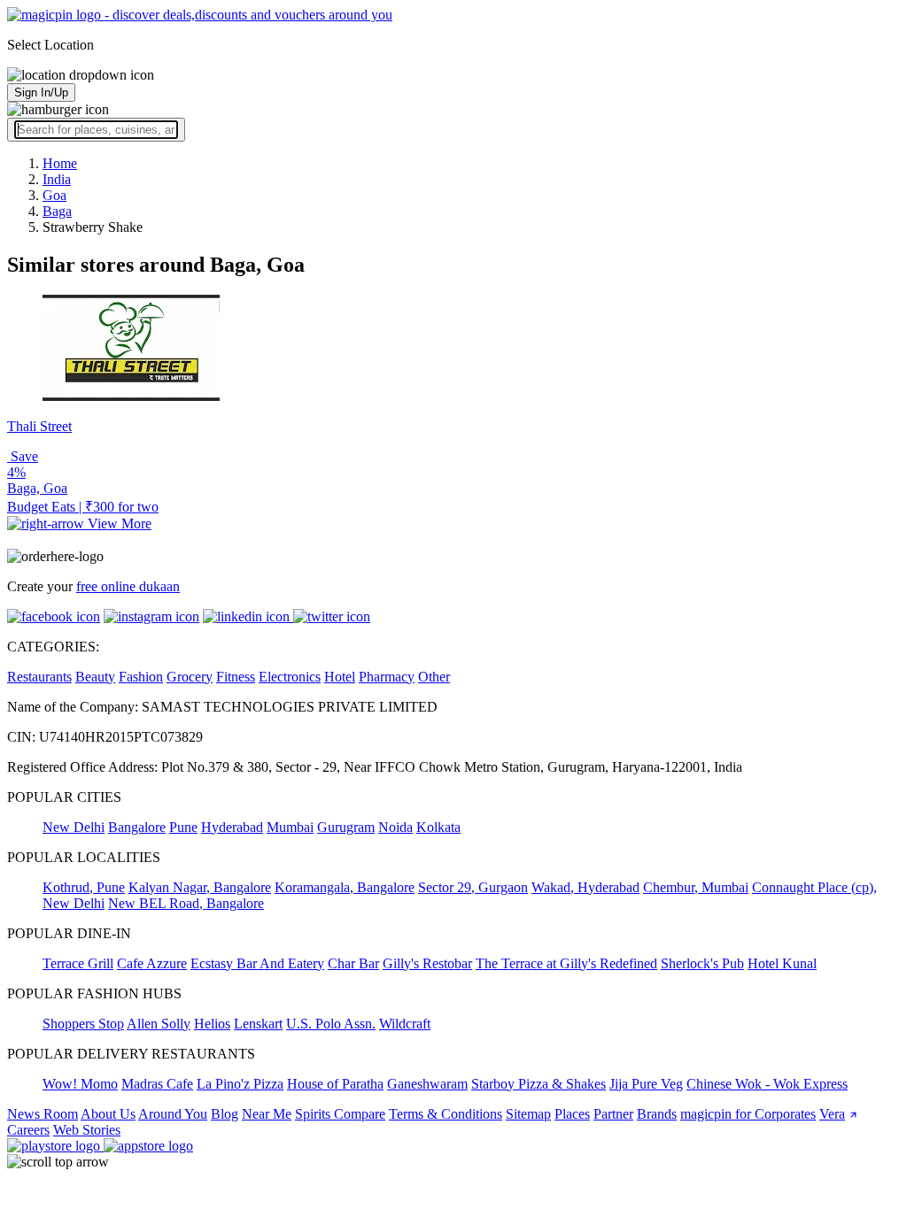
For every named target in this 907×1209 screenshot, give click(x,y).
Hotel (339, 676)
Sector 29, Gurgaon (473, 887)
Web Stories (86, 1129)
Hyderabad (232, 827)
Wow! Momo (80, 1083)
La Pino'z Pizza (240, 1083)
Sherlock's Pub (702, 963)
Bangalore (137, 827)
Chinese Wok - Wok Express (767, 1083)
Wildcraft (404, 1023)
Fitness (235, 676)
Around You (172, 1113)
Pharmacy (387, 676)
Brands (657, 1113)
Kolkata (438, 827)
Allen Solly (158, 1023)
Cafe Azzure (152, 963)
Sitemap (528, 1113)
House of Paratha (335, 1083)
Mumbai (290, 827)
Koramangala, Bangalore (345, 887)
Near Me (266, 1113)
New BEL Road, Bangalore (186, 903)
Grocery (190, 676)
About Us (108, 1113)
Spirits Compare (340, 1113)
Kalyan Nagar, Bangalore (199, 887)
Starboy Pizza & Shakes (538, 1083)
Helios (212, 1023)
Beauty (95, 676)
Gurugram (346, 827)
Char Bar (353, 963)
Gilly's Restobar (427, 963)
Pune (183, 827)
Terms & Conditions (445, 1113)
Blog (224, 1113)
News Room (42, 1113)
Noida (395, 827)
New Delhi (74, 827)
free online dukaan (128, 586)
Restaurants (39, 676)
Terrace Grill (78, 963)
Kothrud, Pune (84, 887)
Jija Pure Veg (646, 1083)
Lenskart (258, 1023)
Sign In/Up (41, 92)
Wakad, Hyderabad (585, 887)
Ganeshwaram (427, 1083)
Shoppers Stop (83, 1023)
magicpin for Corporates (748, 1113)
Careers (28, 1129)
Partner (613, 1113)
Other (434, 676)
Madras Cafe (157, 1083)
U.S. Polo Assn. (331, 1023)
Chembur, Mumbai (695, 887)
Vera (832, 1113)
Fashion (141, 676)
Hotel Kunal (782, 963)
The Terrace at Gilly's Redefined (566, 963)
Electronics (290, 676)
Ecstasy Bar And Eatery (257, 963)
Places (572, 1113)
